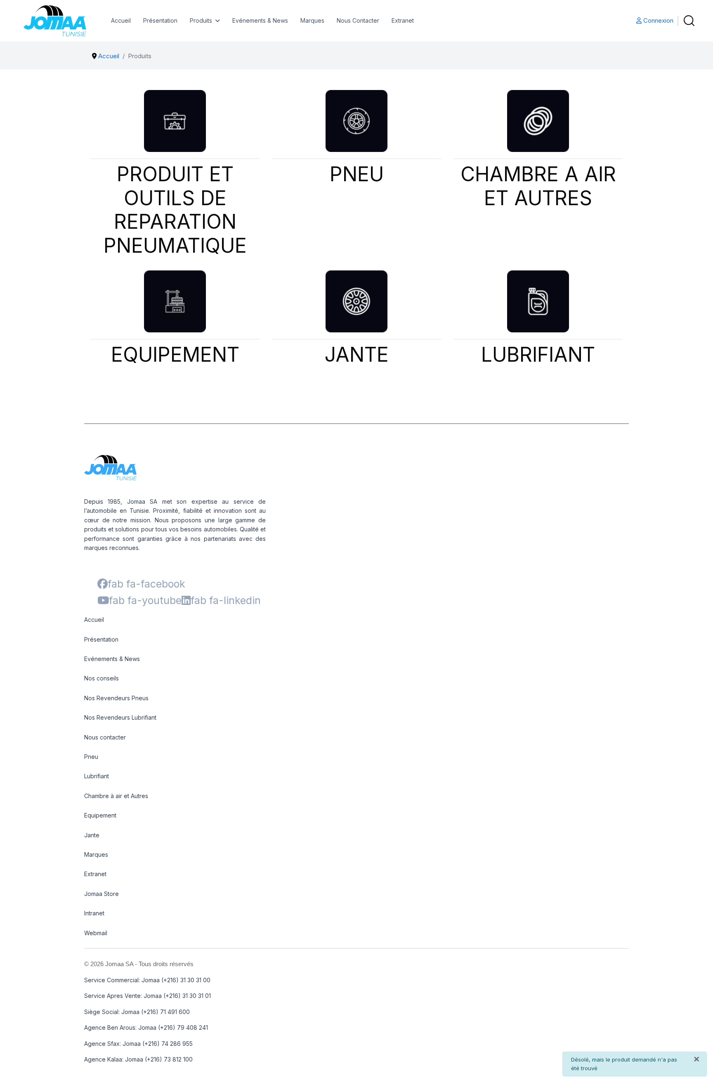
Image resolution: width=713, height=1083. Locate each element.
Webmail (95, 932)
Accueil (121, 20)
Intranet (94, 913)
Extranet (403, 20)
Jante (91, 835)
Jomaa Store (101, 893)
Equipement (100, 815)
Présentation (160, 20)
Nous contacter (105, 737)
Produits (201, 20)
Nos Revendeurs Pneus (116, 697)
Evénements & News (260, 20)
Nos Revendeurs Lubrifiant (120, 717)
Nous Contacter (358, 20)
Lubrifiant (96, 776)
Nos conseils (101, 678)
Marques (312, 20)
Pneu (91, 756)
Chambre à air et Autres (116, 795)
